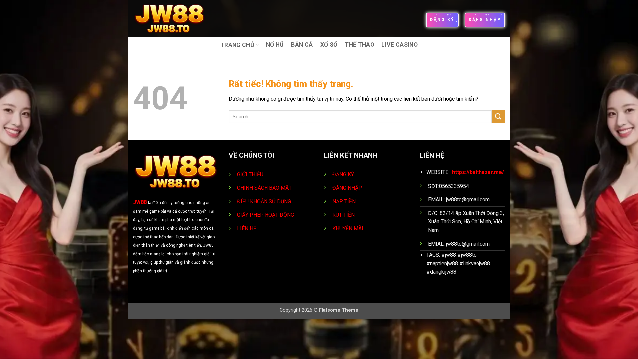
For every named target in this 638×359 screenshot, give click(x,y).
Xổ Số (329, 44)
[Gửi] (498, 116)
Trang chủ (237, 45)
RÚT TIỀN (344, 215)
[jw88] (174, 18)
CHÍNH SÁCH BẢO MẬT (264, 188)
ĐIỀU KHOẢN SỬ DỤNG (264, 201)
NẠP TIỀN (344, 201)
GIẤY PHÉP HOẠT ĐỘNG (265, 215)
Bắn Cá (302, 44)
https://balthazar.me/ (478, 172)
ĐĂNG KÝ (343, 174)
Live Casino (399, 44)
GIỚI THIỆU (250, 174)
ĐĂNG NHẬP (347, 188)
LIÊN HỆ (246, 228)
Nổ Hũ (275, 44)
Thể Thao (359, 44)
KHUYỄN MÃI (348, 228)
